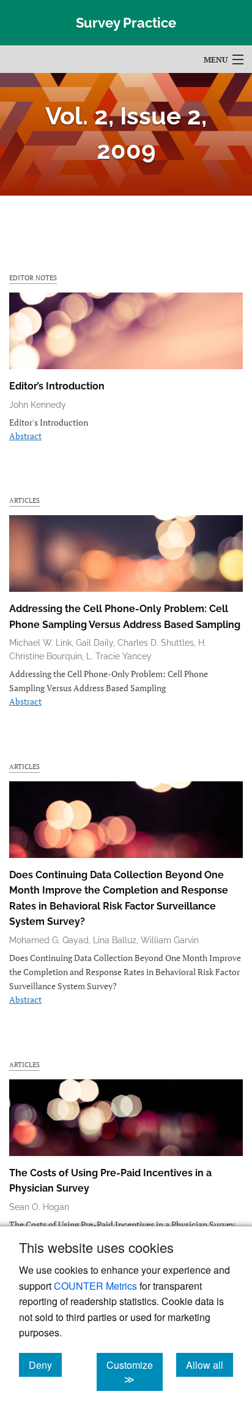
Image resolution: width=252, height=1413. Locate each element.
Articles (24, 500)
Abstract (25, 436)
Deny (45, 1364)
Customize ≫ (134, 1372)
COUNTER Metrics (95, 1286)
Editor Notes (33, 277)
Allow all (209, 1364)
